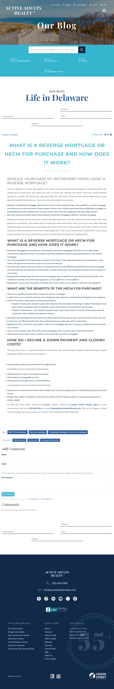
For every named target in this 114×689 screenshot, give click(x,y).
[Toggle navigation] (104, 11)
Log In (94, 5)
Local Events (81, 5)
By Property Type (53, 72)
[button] (81, 49)
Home (57, 5)
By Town (82, 61)
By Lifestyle (50, 61)
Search (68, 5)
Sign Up (103, 5)
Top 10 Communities (20, 61)
